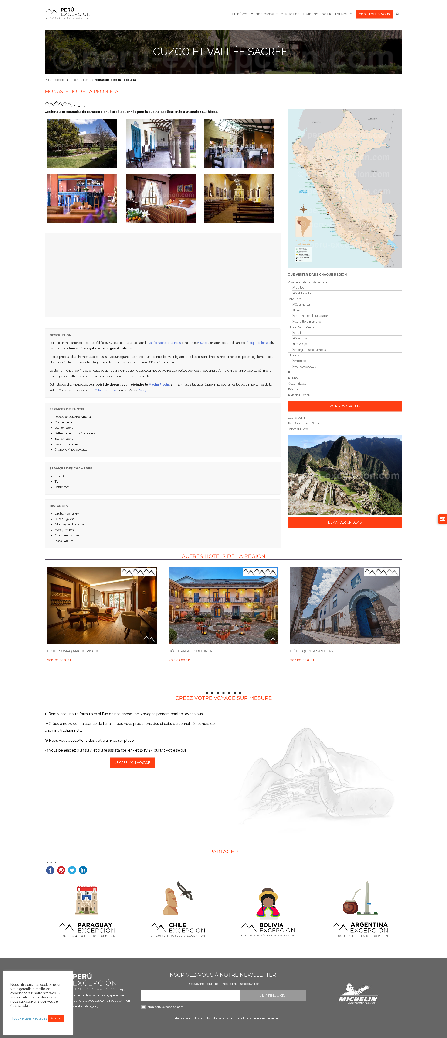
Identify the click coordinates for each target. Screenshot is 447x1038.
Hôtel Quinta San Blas (311, 651)
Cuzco (202, 343)
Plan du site (182, 1018)
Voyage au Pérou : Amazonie (307, 282)
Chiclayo (301, 344)
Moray (142, 390)
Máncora (301, 338)
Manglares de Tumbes (310, 350)
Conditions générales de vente (257, 1018)
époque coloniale (259, 343)
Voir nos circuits (345, 406)
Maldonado (303, 293)
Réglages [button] (40, 1018)
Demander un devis (345, 522)
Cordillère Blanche (308, 321)
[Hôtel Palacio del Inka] (223, 605)
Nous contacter (223, 1018)
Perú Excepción (55, 80)
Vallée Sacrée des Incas (164, 343)
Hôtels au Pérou (80, 80)
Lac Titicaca (298, 383)
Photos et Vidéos (301, 14)
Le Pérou (240, 14)
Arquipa (300, 360)
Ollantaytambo (105, 390)
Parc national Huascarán (312, 315)
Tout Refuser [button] (21, 1018)
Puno (294, 378)
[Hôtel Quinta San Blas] (345, 605)
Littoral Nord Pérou (301, 327)
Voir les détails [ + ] (60, 660)
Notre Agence (335, 14)
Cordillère (294, 299)
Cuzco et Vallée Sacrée (220, 51)
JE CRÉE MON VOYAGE (132, 763)
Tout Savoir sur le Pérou (304, 423)
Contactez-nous (374, 14)
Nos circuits (266, 14)
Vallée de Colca (305, 366)
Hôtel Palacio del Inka (190, 651)
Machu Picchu (159, 384)
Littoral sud (295, 355)
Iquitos (299, 287)
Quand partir (296, 417)
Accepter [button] (56, 1018)
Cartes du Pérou (299, 429)
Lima (293, 372)
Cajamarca (302, 304)
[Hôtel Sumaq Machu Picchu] (102, 605)
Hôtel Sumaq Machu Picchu (73, 651)
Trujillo (299, 333)
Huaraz (300, 310)
